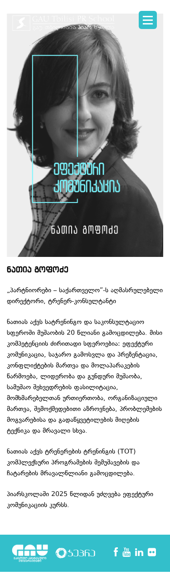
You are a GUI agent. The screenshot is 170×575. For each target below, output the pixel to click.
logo (63, 27)
